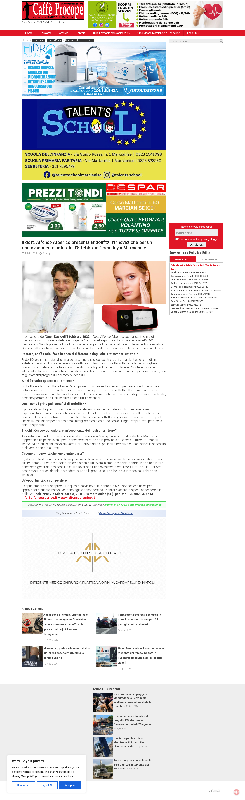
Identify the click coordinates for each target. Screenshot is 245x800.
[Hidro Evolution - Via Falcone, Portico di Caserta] (94, 95)
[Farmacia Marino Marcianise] (155, 14)
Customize (23, 785)
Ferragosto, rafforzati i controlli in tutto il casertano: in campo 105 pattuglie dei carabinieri (139, 619)
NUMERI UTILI (209, 259)
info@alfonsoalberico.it (39, 497)
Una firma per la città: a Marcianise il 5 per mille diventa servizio (129, 742)
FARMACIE (181, 259)
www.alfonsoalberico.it (78, 497)
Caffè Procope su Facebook (116, 513)
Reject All (47, 785)
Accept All (70, 785)
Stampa (47, 253)
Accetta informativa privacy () (198, 239)
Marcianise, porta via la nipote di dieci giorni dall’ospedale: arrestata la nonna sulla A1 (67, 652)
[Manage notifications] (236, 792)
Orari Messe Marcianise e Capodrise (158, 33)
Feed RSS (193, 33)
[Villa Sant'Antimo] (94, 179)
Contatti (80, 33)
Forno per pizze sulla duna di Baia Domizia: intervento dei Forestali (132, 764)
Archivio (64, 33)
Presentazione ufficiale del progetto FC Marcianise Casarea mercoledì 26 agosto (132, 720)
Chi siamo (46, 33)
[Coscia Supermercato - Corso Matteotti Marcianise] (94, 236)
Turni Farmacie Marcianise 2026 (111, 33)
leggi (214, 239)
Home (28, 33)
